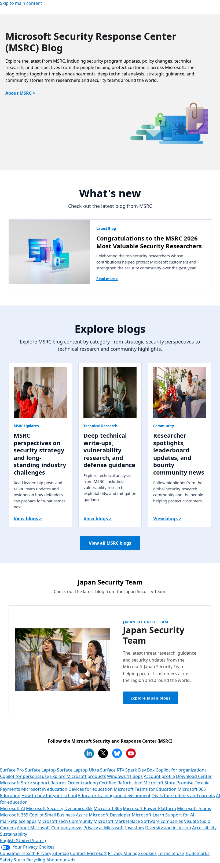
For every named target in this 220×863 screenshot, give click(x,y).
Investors (134, 828)
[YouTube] (131, 753)
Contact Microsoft (88, 853)
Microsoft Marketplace (117, 821)
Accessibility (204, 828)
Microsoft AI (12, 808)
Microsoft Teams (194, 808)
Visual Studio (197, 821)
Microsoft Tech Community (65, 821)
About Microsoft (33, 828)
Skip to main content (21, 3)
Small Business (60, 815)
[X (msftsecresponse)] (103, 753)
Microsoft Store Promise (168, 783)
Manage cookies (140, 853)
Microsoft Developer (110, 815)
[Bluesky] (117, 753)
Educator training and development (114, 796)
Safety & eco (12, 860)
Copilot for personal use (24, 776)
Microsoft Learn (148, 815)
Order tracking (83, 783)
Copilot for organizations (181, 770)
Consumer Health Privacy (25, 853)
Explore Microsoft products (78, 776)
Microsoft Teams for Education (145, 789)
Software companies (162, 821)
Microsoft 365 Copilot (22, 815)
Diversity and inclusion (168, 828)
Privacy (115, 853)
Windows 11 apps (125, 776)
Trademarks (197, 853)
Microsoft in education (44, 789)
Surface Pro (12, 770)
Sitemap (60, 853)
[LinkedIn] (89, 753)
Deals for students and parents (183, 796)
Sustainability (13, 834)
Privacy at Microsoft (103, 828)
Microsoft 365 (108, 808)
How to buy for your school (49, 796)
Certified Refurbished (120, 783)
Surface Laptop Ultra (78, 770)
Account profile (159, 776)
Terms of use (171, 853)
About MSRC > (20, 93)
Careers (8, 828)
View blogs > (28, 518)
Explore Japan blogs (150, 698)
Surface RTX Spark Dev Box (127, 770)
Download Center (194, 776)
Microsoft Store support (24, 783)
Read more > (107, 278)
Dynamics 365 (78, 808)
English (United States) (23, 840)
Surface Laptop (40, 770)
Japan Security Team (145, 621)
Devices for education (90, 789)
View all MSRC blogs (110, 543)
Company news (66, 828)
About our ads (60, 860)
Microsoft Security (44, 808)
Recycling (35, 860)
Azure (82, 815)
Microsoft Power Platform (149, 808)
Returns (58, 783)
